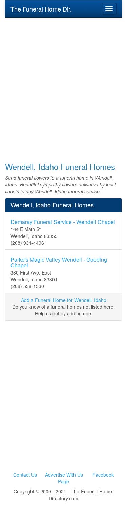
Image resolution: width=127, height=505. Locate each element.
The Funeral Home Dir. (41, 8)
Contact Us (25, 474)
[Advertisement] (63, 85)
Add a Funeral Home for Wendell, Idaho (63, 300)
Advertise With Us (64, 474)
